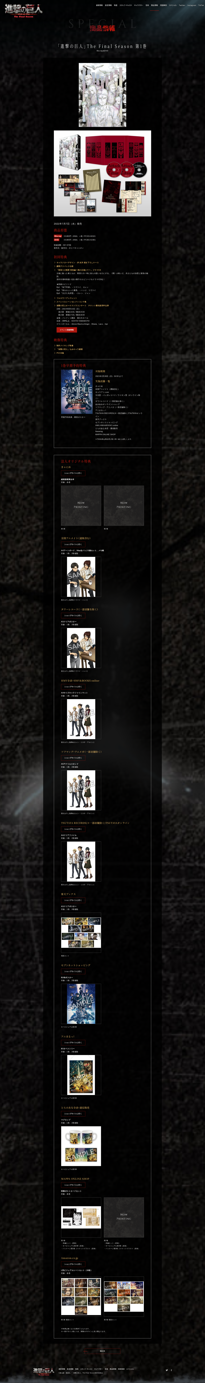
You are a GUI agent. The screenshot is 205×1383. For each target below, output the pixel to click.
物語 (115, 5)
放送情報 (108, 5)
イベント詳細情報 (67, 330)
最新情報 (99, 5)
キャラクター (138, 5)
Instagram (191, 5)
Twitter (182, 5)
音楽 (147, 5)
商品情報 (154, 5)
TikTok (201, 5)
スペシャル (173, 5)
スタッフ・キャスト (126, 5)
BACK (102, 1351)
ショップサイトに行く (73, 473)
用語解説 (163, 5)
